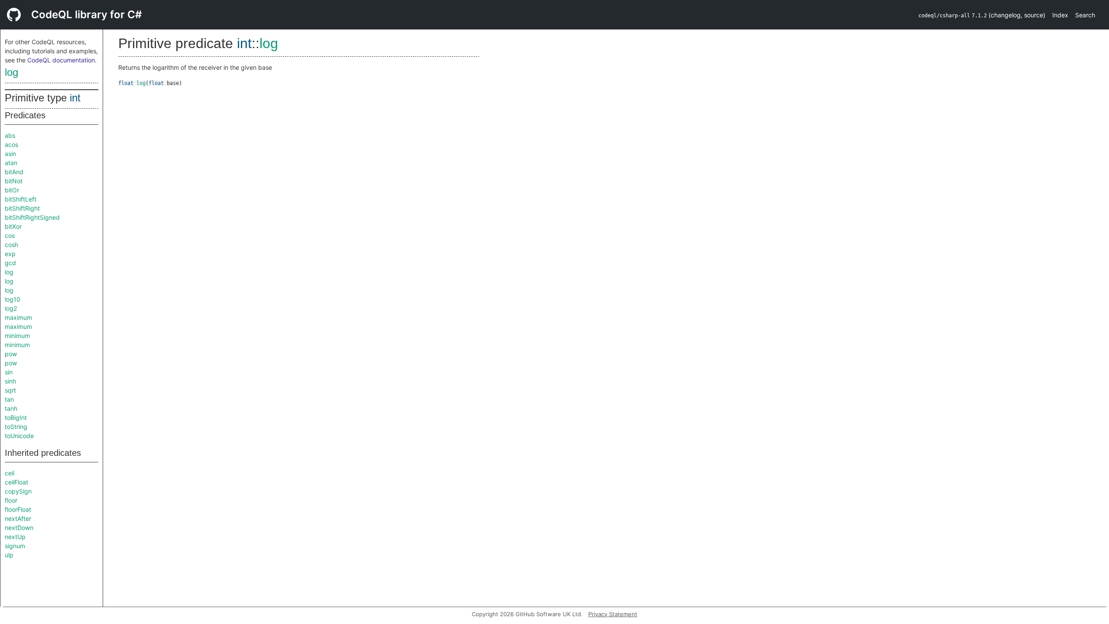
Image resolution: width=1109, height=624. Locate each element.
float (125, 83)
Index (1060, 15)
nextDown (19, 527)
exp (10, 253)
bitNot (14, 181)
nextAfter (18, 518)
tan (9, 399)
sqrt (10, 390)
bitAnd (14, 172)
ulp (9, 555)
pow (11, 354)
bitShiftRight (22, 208)
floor (11, 500)
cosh (11, 244)
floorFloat (18, 509)
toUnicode (19, 435)
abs (10, 135)
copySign (18, 491)
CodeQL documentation (61, 60)
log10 (12, 299)
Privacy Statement (612, 614)
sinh (10, 381)
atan (11, 162)
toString (16, 426)
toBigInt (16, 417)
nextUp (15, 536)
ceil (9, 473)
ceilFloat (16, 482)
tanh (11, 408)
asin (10, 153)
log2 (11, 308)
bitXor (13, 226)
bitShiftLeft (20, 199)
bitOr (12, 190)
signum (15, 545)
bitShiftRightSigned (32, 217)
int (75, 98)
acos (11, 144)
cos (10, 235)
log (11, 72)
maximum (18, 317)
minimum (17, 335)
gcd (10, 262)
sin (9, 372)
